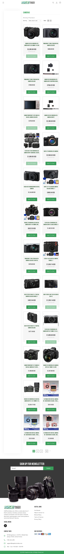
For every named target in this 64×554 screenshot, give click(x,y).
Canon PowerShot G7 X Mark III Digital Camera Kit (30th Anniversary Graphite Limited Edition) (31, 366)
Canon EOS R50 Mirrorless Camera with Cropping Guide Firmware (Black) (51, 80)
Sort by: (25, 20)
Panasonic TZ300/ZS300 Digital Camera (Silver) (50, 44)
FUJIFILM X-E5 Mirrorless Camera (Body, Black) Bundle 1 (50, 223)
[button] (3, 2)
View (45, 20)
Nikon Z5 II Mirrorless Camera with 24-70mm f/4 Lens (50, 366)
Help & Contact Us (39, 512)
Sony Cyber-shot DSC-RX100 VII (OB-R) (50, 295)
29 (46, 451)
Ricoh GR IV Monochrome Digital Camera (32, 187)
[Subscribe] (48, 468)
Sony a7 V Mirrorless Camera (51, 151)
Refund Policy (37, 515)
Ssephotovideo (29, 552)
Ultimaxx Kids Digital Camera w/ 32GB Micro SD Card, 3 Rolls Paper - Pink (50, 400)
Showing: (25, 17)
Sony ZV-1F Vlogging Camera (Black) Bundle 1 (51, 187)
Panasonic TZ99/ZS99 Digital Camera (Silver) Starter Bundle (32, 259)
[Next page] (50, 451)
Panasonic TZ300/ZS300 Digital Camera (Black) (31, 80)
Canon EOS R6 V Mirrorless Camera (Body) (50, 116)
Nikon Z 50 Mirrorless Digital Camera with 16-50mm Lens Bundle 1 (31, 224)
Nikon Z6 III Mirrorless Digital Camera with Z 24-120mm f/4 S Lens (31, 400)
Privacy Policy (37, 519)
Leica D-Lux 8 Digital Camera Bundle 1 (51, 259)
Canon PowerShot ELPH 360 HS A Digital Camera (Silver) (31, 116)
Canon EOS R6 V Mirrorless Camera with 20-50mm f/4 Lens (31, 44)
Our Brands (37, 510)
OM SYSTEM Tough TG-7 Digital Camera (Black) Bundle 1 (31, 295)
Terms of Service (38, 517)
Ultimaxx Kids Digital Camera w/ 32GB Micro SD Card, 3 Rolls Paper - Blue (31, 434)
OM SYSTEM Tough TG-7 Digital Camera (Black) (31, 327)
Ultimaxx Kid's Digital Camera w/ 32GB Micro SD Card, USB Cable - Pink (51, 434)
